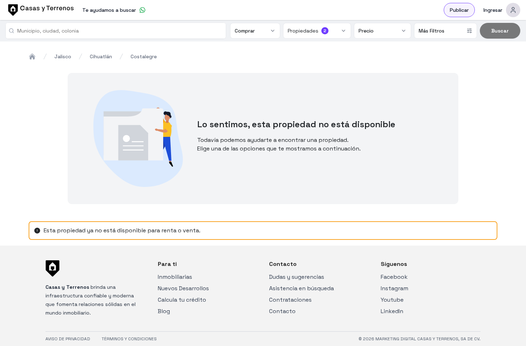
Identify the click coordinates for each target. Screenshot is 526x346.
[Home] (32, 56)
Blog (164, 311)
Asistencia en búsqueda (301, 288)
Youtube (392, 299)
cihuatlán (101, 56)
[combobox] (118, 31)
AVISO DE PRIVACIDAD (67, 339)
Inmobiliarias (175, 277)
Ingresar (492, 10)
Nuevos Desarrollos (183, 288)
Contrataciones (290, 299)
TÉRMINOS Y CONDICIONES (129, 339)
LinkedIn (392, 311)
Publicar (459, 10)
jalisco (62, 56)
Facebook (394, 277)
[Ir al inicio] (40, 10)
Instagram (394, 288)
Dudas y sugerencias (296, 277)
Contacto (282, 311)
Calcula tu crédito (182, 299)
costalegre (144, 56)
